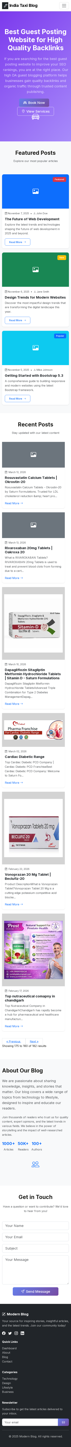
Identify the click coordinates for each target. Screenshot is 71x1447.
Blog (5, 1357)
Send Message (38, 1291)
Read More (16, 242)
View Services (38, 111)
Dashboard (9, 1348)
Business (8, 1392)
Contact (7, 1361)
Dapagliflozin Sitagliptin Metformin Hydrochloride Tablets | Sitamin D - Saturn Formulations (33, 674)
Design (6, 1383)
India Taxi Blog (22, 5)
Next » (34, 1041)
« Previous (13, 1041)
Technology (10, 1378)
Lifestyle (7, 1387)
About (6, 1352)
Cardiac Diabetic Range (24, 757)
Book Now (36, 103)
